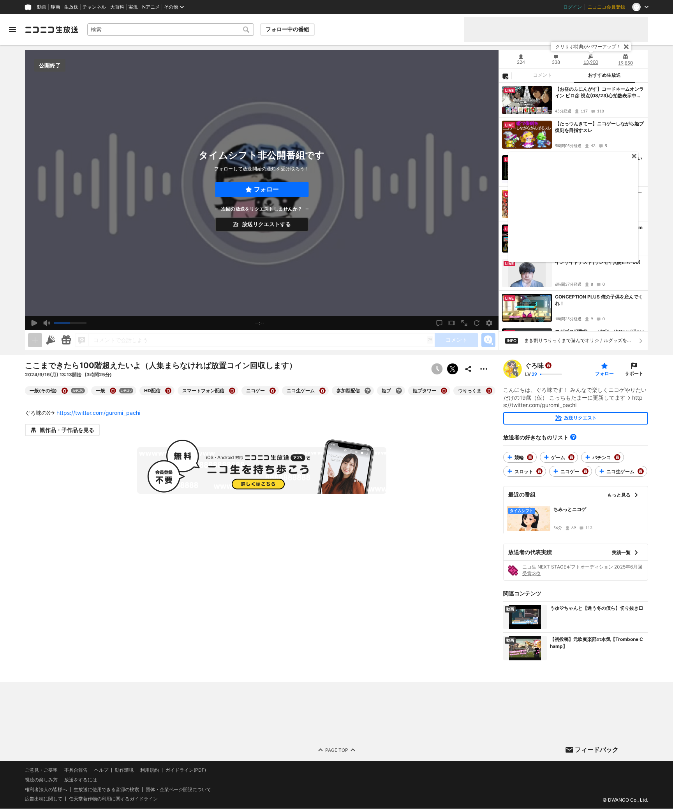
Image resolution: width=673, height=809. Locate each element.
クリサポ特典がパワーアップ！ (588, 46)
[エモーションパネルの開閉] (488, 340)
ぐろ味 (534, 365)
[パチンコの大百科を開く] (617, 457)
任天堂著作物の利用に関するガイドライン (113, 799)
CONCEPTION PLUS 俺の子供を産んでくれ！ (599, 300)
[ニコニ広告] (51, 340)
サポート (634, 373)
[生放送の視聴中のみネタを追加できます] (35, 340)
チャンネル (94, 7)
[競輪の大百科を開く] (530, 457)
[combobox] (170, 29)
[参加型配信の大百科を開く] (368, 391)
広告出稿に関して (43, 799)
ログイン (572, 7)
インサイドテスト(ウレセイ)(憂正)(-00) (598, 262)
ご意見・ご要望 (41, 770)
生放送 (71, 7)
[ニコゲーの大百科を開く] (273, 391)
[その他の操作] (483, 368)
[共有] (468, 368)
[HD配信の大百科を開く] (168, 391)
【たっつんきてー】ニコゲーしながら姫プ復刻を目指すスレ (599, 127)
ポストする (452, 368)
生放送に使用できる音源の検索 (106, 789)
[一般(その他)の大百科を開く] (65, 391)
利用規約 (149, 770)
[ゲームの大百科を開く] (571, 457)
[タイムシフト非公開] (437, 368)
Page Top (336, 750)
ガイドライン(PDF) (186, 770)
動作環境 (124, 770)
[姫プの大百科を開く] (399, 391)
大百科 (117, 7)
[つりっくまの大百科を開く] (489, 391)
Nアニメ (151, 7)
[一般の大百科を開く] (113, 391)
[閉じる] (626, 46)
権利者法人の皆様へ (46, 789)
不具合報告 (76, 770)
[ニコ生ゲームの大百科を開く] (322, 391)
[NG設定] (505, 75)
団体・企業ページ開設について (178, 789)
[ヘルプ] (573, 437)
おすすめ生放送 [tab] (604, 75)
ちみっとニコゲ (569, 509)
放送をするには (80, 779)
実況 (133, 7)
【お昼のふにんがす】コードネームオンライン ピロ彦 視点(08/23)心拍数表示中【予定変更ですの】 (599, 92)
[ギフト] (66, 340)
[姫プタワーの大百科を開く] (444, 391)
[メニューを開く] (12, 29)
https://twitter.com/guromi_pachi (98, 412)
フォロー (266, 189)
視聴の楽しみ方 (41, 780)
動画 (41, 7)
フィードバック (596, 749)
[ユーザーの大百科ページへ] (548, 365)
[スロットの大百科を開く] (539, 471)
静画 (55, 7)
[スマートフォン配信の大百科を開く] (232, 391)
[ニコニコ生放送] (51, 29)
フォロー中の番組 (287, 29)
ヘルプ (101, 770)
